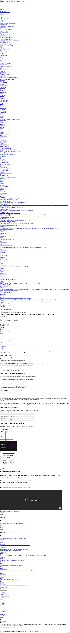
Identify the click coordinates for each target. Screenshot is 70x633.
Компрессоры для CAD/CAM (16, 225)
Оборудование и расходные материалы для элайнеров (7, 33)
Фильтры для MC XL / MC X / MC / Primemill (6, 45)
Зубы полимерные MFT (36, 211)
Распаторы (1, 104)
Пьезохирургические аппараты (4, 247)
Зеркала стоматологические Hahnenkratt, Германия (7, 79)
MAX (1, 618)
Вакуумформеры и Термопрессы (4, 145)
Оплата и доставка (2, 191)
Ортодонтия (2, 163)
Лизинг (1, 194)
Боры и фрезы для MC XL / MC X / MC (5, 44)
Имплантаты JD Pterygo (3, 51)
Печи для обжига (2, 132)
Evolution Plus (2, 47)
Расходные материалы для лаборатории (33, 214)
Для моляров (19, 266)
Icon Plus (1, 54)
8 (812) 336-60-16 (2, 12)
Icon (8, 210)
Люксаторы (2, 96)
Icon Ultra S (1, 53)
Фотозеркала (2, 84)
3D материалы (2, 143)
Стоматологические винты (4, 69)
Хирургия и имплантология (13, 65)
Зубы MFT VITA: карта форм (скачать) (8, 455)
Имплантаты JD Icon (3, 52)
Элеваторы (1, 117)
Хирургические (2, 109)
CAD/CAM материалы (3, 137)
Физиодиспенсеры (2, 76)
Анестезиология (2, 185)
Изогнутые (1, 90)
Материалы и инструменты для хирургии (6, 66)
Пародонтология (2, 174)
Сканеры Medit (2, 220)
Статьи (1, 605)
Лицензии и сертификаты (3, 193)
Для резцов (1, 116)
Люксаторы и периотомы (3, 95)
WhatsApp (1, 617)
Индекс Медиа (2, 147)
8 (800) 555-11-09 (7, 12)
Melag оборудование (3, 120)
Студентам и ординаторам (4, 161)
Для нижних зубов (8, 266)
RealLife (1, 130)
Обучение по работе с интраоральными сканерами (7, 26)
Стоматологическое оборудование (15, 119)
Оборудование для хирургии (16, 213)
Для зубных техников (3, 171)
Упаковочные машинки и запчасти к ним (6, 121)
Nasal (5, 210)
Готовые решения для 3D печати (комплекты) (6, 30)
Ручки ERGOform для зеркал (4, 85)
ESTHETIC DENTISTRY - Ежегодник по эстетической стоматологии (37, 289)
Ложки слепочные (2, 106)
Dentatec (1, 43)
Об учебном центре (9, 168)
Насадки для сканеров (3, 27)
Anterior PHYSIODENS (3, 135)
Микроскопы (2, 124)
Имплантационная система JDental (15, 46)
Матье (8, 256)
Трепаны (1, 68)
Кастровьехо (5, 256)
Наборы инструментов (3, 64)
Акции (3, 607)
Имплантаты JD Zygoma (3, 242)
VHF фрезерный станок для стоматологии (6, 37)
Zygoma (1, 56)
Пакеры (1, 253)
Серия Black (28, 248)
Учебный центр (2, 159)
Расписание (10, 298)
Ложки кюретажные (3, 105)
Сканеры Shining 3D (3, 25)
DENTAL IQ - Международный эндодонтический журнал (8, 149)
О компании (2, 188)
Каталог (1, 22)
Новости (1, 181)
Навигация (1, 57)
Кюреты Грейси (2, 98)
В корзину (1, 519)
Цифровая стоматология (11, 23)
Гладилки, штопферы (3, 87)
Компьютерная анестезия (3, 122)
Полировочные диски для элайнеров (5, 35)
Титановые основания (3, 62)
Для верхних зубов (3, 112)
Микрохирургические (3, 92)
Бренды (1, 157)
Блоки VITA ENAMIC (3, 139)
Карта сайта (11, 623)
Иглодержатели (2, 89)
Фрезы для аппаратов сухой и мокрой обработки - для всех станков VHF (10, 40)
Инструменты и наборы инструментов (5, 63)
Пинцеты (1, 110)
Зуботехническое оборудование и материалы (19, 202)
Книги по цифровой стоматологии (5, 291)
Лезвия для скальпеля (3, 73)
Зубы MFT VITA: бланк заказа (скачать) (9, 453)
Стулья (1, 155)
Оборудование (2, 187)
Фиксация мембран (3, 70)
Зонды (1, 249)
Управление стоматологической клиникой (6, 164)
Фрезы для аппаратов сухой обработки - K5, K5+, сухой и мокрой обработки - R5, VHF (49, 228)
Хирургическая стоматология (4, 162)
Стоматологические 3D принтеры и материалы (6, 29)
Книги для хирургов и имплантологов (5, 152)
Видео (4, 178)
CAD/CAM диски (2, 138)
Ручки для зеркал (2, 118)
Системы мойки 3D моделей (4, 32)
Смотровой (1, 103)
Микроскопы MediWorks (3, 125)
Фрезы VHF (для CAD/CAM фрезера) (5, 38)
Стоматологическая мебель (12, 154)
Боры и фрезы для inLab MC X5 (7, 223)
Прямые (1, 93)
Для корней (1, 114)
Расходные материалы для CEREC (5, 42)
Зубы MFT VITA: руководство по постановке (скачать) (11, 459)
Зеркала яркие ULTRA (8, 248)
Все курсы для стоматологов (4, 169)
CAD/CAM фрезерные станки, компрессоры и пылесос (8, 36)
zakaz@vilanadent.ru (3, 11)
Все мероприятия (2, 544)
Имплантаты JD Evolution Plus (4, 48)
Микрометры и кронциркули (4, 94)
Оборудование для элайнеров (4, 34)
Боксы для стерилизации (3, 86)
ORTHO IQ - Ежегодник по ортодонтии (5, 148)
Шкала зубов (2, 133)
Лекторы (3, 604)
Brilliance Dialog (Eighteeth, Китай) (5, 123)
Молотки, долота (2, 264)
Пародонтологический (3, 259)
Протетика (1, 58)
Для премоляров (2, 115)
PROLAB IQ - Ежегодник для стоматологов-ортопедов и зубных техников (10, 151)
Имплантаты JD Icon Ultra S (4, 233)
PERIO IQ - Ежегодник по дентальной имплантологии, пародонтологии (10, 150)
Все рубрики (2, 180)
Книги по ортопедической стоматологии (6, 153)
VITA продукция (8, 201)
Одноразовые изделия (3, 72)
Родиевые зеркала (2, 80)
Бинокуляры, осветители (16, 207)
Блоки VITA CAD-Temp (8, 283)
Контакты (1, 195)
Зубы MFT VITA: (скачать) (6, 457)
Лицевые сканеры (9, 205)
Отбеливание (53, 299)
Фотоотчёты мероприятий (12, 177)
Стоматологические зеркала (10, 217)
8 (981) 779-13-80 (2, 614)
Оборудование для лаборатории (4, 144)
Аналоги (1, 59)
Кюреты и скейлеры (3, 97)
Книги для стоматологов (3, 218)
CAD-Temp (1, 129)
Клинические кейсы (15, 298)
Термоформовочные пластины (4, 146)
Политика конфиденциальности (4, 623)
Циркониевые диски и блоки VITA (36, 283)
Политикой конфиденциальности (34, 631)
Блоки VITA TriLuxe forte (3, 141)
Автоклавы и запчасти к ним (4, 272)
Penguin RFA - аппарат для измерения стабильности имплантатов (9, 77)
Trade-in (1, 158)
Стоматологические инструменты (15, 78)
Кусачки (1, 262)
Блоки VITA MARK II (3, 140)
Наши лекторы (29, 298)
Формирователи (2, 60)
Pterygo (1, 50)
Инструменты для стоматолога (4, 186)
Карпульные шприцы (3, 269)
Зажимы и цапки (2, 88)
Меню (7, 6)
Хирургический (2, 102)
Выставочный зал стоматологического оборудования (7, 190)
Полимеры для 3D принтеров (4, 31)
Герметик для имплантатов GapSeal (5, 74)
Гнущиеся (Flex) (43, 248)
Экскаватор (2, 268)
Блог (1, 179)
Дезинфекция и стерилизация (33, 299)
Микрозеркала (24, 248)
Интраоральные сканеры (3, 24)
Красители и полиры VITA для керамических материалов (8, 131)
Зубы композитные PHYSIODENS (5, 134)
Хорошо (2, 632)
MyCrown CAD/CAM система (4, 41)
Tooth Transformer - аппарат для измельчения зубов (39, 247)
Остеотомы (1, 263)
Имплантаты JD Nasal (3, 49)
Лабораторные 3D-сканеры (4, 28)
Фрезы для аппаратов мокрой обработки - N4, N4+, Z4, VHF (8, 39)
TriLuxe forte (2, 127)
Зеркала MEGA (2, 81)
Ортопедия (1, 165)
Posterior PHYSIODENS (3, 136)
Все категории (3, 197)
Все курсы (5, 160)
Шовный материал (3, 71)
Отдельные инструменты (10, 239)
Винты (1, 61)
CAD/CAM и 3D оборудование (4, 142)
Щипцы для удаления (3, 111)
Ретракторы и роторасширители (4, 100)
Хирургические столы (3, 156)
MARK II (1, 128)
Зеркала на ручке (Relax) (3, 82)
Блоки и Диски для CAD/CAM (4, 126)
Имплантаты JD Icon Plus (3, 55)
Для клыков (2, 113)
